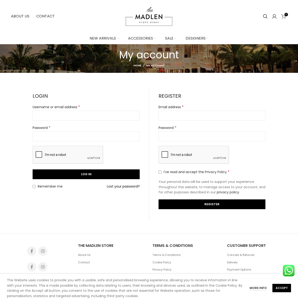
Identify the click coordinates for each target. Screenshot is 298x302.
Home (137, 65)
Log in (86, 174)
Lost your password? (123, 186)
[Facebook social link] (31, 251)
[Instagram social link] (42, 251)
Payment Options (239, 270)
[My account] (274, 16)
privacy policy (228, 192)
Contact (84, 262)
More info (258, 288)
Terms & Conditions (166, 255)
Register (212, 204)
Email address (171, 107)
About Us (84, 255)
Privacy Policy (216, 172)
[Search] (265, 16)
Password (42, 127)
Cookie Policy (161, 262)
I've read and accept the (196, 171)
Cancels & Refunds (240, 255)
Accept (282, 288)
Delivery (232, 262)
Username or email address (56, 107)
